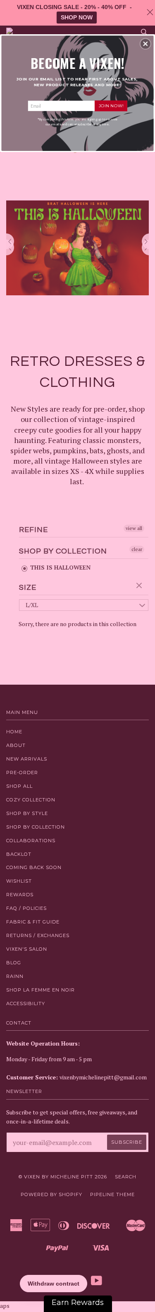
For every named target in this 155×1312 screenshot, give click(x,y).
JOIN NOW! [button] (111, 105)
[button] (145, 44)
